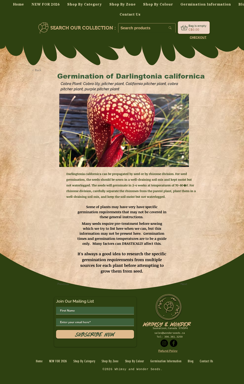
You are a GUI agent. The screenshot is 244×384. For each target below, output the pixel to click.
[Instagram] (164, 343)
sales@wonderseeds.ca (169, 333)
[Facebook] (173, 343)
